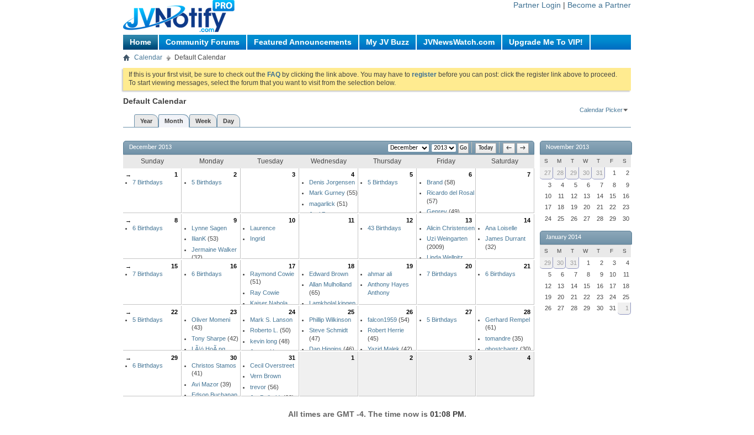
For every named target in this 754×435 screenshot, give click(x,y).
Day (228, 121)
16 (233, 266)
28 (527, 312)
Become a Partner (599, 5)
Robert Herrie (386, 330)
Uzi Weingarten (447, 238)
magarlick (322, 203)
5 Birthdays (207, 182)
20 (468, 266)
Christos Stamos (214, 365)
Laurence (262, 228)
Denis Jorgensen (332, 182)
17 (292, 266)
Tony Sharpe (209, 338)
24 (292, 312)
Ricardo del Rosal (450, 192)
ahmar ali (380, 273)
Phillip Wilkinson (330, 319)
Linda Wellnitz (445, 257)
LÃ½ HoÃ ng (208, 349)
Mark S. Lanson (271, 319)
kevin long (263, 341)
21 (527, 266)
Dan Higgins (325, 349)
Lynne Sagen (209, 228)
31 (292, 357)
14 (527, 220)
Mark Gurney (327, 192)
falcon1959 (382, 319)
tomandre (498, 338)
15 (174, 266)
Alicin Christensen (451, 228)
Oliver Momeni (211, 319)
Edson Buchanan (214, 394)
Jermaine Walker (214, 249)
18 (351, 266)
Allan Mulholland (330, 284)
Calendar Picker (601, 110)
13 (468, 220)
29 (174, 357)
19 (409, 266)
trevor (258, 387)
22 (174, 312)
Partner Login (537, 5)
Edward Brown (328, 273)
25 (351, 312)
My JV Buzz (387, 42)
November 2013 (567, 147)
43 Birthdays (384, 228)
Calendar (148, 57)
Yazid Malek (384, 349)
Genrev (437, 211)
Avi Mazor (205, 384)
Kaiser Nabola (269, 303)
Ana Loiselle (501, 228)
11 (351, 220)
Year (146, 121)
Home (140, 42)
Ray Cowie (264, 292)
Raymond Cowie (272, 273)
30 (233, 357)
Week (203, 121)
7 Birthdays (147, 182)
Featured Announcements (303, 42)
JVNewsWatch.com (459, 42)
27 (468, 312)
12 (409, 220)
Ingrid (257, 238)
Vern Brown (265, 376)
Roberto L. (264, 330)
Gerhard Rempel (507, 319)
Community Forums (203, 42)
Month (173, 121)
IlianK (199, 238)
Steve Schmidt (328, 330)
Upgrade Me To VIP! (546, 42)
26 (409, 312)
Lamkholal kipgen (332, 303)
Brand (435, 182)
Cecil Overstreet (272, 365)
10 (292, 220)
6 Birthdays (147, 228)
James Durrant (505, 238)
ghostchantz (501, 349)
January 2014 (563, 237)
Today (486, 148)
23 (233, 312)
